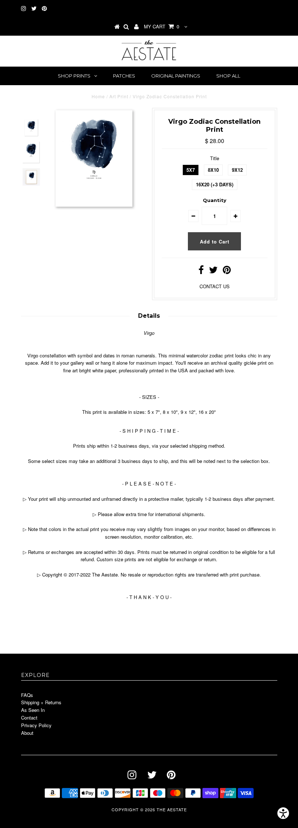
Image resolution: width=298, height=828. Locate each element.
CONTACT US (215, 286)
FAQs (27, 695)
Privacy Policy (36, 725)
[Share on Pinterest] (227, 271)
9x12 (237, 169)
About (27, 732)
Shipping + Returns (41, 702)
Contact (29, 717)
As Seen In (33, 709)
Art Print (118, 96)
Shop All (228, 76)
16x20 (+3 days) (214, 184)
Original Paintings (175, 76)
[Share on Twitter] (213, 271)
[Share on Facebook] (201, 271)
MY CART (161, 26)
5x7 (190, 169)
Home (98, 96)
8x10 (213, 169)
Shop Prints (74, 76)
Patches (124, 76)
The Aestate (172, 809)
